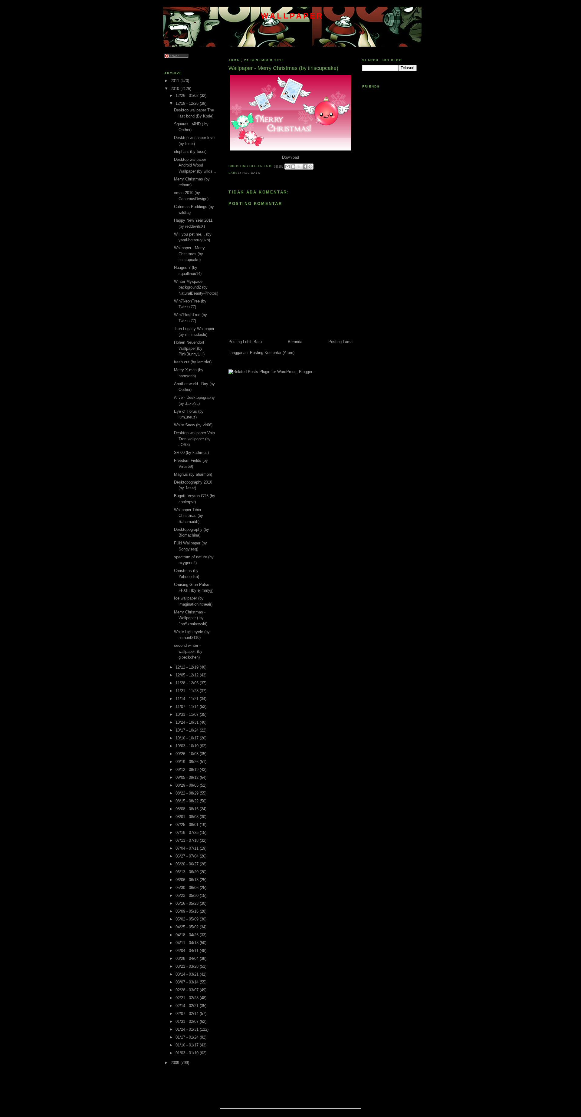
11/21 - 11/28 (188, 691)
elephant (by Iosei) (190, 151)
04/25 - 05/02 (188, 927)
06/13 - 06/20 (188, 872)
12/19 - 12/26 (188, 103)
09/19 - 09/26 (188, 761)
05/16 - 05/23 (188, 903)
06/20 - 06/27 (188, 864)
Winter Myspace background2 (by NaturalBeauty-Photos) (196, 287)
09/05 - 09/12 (188, 777)
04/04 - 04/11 (188, 950)
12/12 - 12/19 (188, 667)
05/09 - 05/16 (188, 911)
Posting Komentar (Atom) (272, 352)
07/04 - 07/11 (188, 848)
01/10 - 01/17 (188, 1045)
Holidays (251, 172)
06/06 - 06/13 (188, 879)
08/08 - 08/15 (188, 809)
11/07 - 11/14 (188, 706)
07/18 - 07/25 (188, 832)
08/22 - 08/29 (188, 793)
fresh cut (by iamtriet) (193, 362)
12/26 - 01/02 (188, 95)
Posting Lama (340, 341)
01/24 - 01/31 (188, 1029)
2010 (175, 88)
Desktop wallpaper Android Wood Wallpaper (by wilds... (195, 165)
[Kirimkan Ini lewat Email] (287, 167)
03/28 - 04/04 (188, 958)
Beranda (295, 341)
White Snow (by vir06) (193, 425)
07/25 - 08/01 (188, 824)
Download (290, 157)
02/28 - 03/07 (188, 990)
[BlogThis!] (293, 167)
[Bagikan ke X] (299, 167)
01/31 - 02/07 (188, 1021)
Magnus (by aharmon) (193, 474)
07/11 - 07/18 (188, 840)
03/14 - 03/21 (188, 974)
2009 (175, 1062)
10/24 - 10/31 (188, 722)
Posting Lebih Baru (245, 341)
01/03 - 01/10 (188, 1053)
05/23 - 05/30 (188, 895)
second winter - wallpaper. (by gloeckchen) (188, 651)
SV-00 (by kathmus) (191, 452)
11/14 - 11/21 (188, 698)
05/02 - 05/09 (188, 919)
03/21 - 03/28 (188, 966)
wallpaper (292, 15)
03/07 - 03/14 (188, 982)
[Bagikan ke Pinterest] (310, 167)
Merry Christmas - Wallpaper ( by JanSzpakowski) (190, 618)
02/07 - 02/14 (188, 1013)
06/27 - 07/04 (188, 856)
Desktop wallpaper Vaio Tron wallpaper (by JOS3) (194, 439)
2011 (175, 80)
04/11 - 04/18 (188, 942)
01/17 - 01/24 (188, 1037)
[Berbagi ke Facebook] (305, 167)
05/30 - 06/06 (188, 887)
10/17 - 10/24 (188, 730)
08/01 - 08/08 (188, 817)
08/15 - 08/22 (188, 801)
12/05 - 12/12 (188, 675)
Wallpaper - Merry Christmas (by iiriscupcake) (189, 254)
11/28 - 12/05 (188, 683)
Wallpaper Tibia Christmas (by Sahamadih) (188, 515)
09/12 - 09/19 (188, 769)
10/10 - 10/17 (188, 738)
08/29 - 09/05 (188, 785)
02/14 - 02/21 (188, 1005)
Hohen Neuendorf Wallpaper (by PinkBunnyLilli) (189, 348)
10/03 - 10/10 (188, 746)
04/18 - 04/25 (188, 935)
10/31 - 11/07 (188, 714)
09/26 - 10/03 (188, 754)
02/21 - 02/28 (188, 998)
